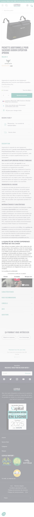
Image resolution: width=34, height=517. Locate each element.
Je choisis (17, 276)
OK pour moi (28, 276)
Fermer (6, 276)
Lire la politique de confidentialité (9, 271)
